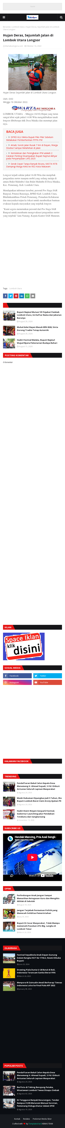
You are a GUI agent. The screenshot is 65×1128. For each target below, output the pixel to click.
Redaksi (26, 1119)
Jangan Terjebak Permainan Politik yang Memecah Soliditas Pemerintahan (37, 912)
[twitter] (47, 675)
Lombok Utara (18, 27)
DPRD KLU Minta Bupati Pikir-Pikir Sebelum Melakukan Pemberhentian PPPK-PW (29, 138)
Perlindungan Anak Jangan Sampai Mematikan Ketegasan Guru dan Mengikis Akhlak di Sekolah (38, 898)
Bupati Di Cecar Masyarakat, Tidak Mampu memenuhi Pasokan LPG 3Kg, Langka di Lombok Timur (38, 926)
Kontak (17, 1119)
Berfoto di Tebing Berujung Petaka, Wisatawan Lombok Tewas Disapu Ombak (38, 1089)
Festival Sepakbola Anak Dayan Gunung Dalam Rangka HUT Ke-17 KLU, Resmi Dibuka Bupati (39, 957)
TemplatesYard (35, 1123)
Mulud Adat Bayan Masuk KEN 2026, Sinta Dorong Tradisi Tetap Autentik (37, 328)
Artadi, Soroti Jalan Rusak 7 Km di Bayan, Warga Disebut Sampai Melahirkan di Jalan (32, 146)
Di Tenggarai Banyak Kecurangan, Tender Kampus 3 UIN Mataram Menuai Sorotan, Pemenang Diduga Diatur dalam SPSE (38, 1103)
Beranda (6, 27)
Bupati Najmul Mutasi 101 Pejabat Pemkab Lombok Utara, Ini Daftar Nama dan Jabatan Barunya (39, 315)
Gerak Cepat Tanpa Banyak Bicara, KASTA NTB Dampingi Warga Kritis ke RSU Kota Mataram (31, 165)
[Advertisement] (32, 251)
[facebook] (17, 675)
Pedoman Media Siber (42, 1119)
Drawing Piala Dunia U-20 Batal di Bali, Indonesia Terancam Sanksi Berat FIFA (36, 971)
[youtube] (47, 682)
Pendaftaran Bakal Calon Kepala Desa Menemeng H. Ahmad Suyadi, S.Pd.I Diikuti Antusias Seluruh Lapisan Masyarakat (38, 786)
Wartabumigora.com (14, 46)
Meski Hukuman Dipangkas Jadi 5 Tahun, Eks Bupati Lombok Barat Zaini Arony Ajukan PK (39, 799)
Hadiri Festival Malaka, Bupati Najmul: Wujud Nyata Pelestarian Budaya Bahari (37, 341)
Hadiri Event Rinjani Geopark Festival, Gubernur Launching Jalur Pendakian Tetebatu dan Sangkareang (36, 813)
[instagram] (17, 682)
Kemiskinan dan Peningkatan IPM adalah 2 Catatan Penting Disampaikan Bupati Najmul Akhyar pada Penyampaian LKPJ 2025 (31, 156)
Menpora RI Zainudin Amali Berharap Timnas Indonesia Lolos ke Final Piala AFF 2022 (39, 984)
